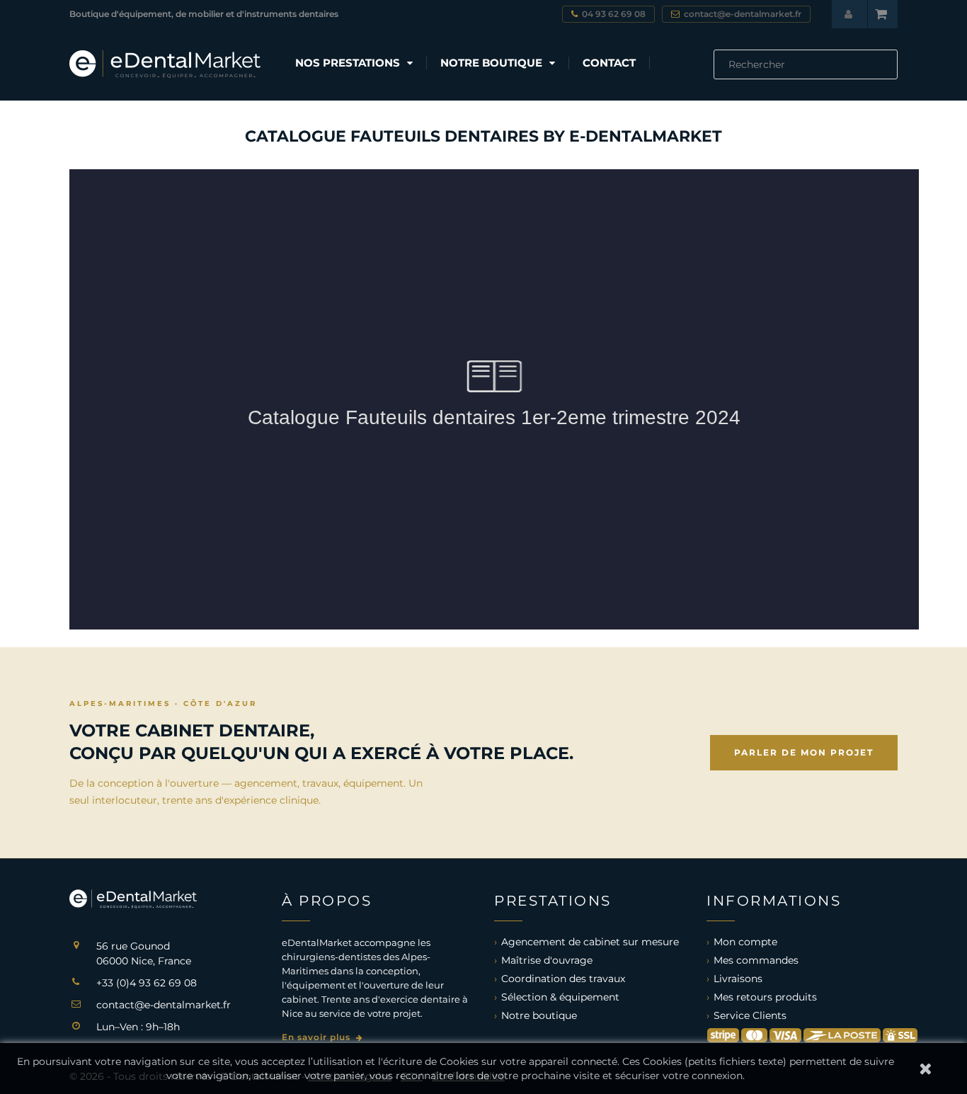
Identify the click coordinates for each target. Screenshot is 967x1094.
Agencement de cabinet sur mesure (590, 941)
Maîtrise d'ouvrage (547, 960)
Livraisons (738, 978)
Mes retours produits (765, 997)
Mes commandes (756, 960)
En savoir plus (317, 1037)
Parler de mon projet (804, 752)
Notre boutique (539, 1015)
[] (892, 75)
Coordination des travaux (563, 978)
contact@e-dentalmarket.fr (163, 1004)
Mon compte (745, 941)
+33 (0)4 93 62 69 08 (146, 982)
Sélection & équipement (560, 997)
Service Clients (750, 1015)
